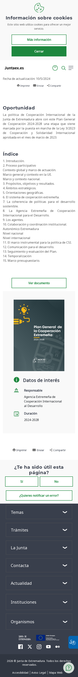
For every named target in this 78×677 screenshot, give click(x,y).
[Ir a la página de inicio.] (13, 68)
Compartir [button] (55, 85)
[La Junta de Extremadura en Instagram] (39, 646)
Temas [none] (17, 512)
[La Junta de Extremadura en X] (29, 646)
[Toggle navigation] (29, 68)
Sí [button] (21, 481)
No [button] (56, 481)
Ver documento (39, 283)
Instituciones (23, 602)
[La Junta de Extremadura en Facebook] (20, 646)
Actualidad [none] (21, 583)
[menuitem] (20, 672)
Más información (39, 40)
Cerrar (39, 51)
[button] (55, 68)
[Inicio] (25, 637)
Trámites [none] (19, 530)
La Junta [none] (19, 547)
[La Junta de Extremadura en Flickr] (57, 646)
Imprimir (25, 85)
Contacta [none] (20, 565)
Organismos (22, 621)
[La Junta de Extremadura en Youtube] (48, 646)
